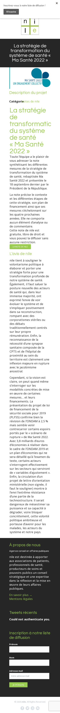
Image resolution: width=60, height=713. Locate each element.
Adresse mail (16, 670)
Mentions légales (21, 599)
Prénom (13, 644)
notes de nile (31, 101)
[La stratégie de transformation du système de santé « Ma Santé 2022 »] (30, 88)
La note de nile (20, 246)
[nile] (30, 26)
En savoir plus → (20, 595)
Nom (11, 657)
